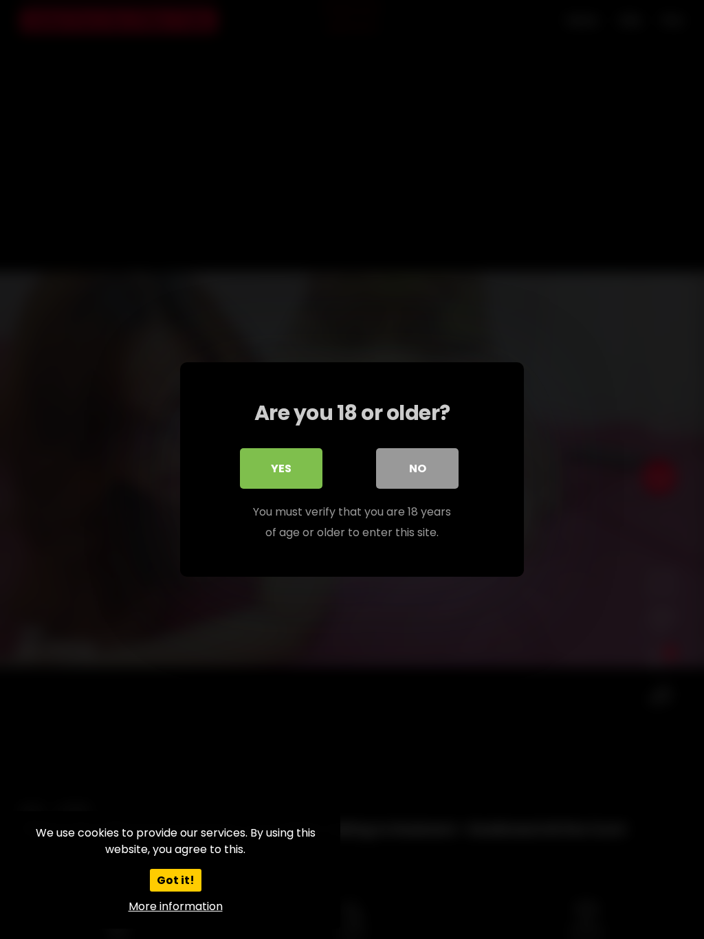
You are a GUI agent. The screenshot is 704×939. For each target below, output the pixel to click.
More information (176, 906)
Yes (281, 468)
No (417, 468)
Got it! (176, 880)
